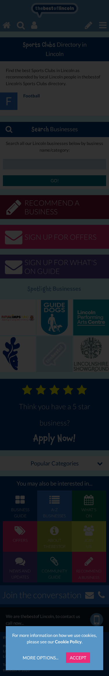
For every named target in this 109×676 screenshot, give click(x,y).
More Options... (40, 657)
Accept (78, 657)
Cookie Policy (68, 641)
